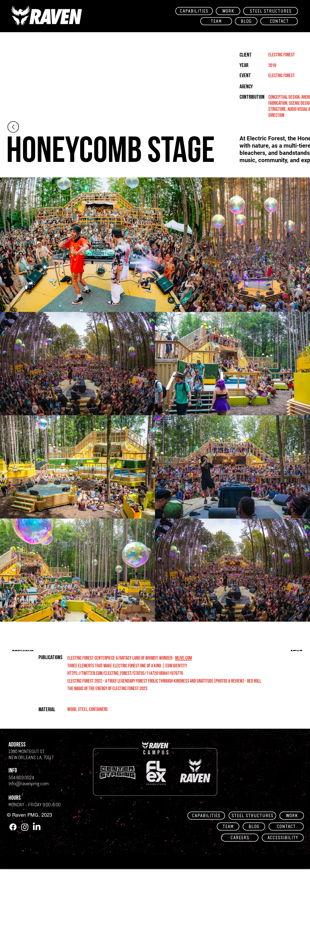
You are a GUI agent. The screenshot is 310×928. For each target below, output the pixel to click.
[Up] (13, 127)
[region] (47, 16)
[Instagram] (25, 827)
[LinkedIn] (36, 827)
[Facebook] (13, 827)
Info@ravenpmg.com (28, 783)
